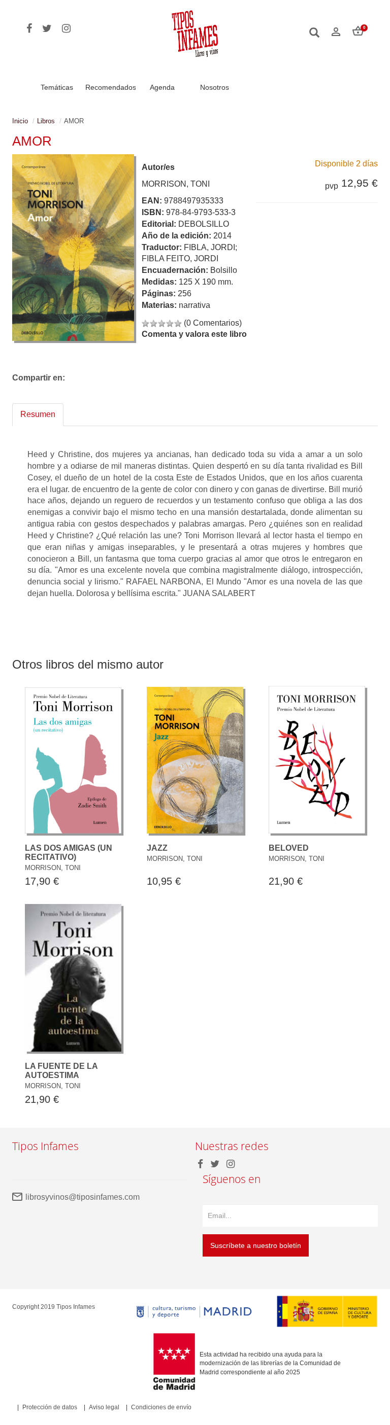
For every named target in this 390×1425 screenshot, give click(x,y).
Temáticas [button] (57, 87)
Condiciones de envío (161, 1407)
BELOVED (289, 848)
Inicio (20, 121)
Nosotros (214, 87)
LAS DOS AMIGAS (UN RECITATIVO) (68, 852)
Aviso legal (104, 1407)
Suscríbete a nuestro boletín (255, 1245)
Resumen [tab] (37, 414)
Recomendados (110, 87)
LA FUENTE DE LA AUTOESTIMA (61, 1071)
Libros (46, 121)
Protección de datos (49, 1407)
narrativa (194, 305)
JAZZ (157, 848)
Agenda (162, 87)
